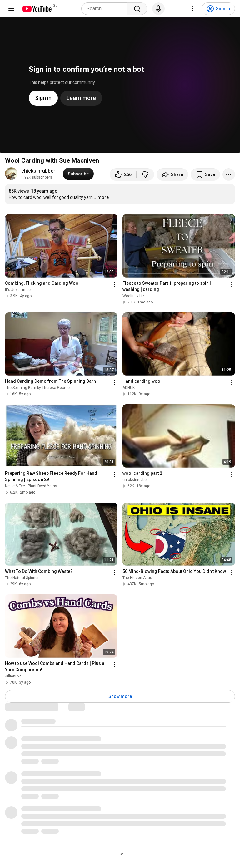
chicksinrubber (38, 171)
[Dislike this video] (145, 174)
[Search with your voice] (158, 8)
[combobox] (106, 8)
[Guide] (11, 8)
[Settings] (193, 8)
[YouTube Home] (37, 8)
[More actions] (228, 174)
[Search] (137, 8)
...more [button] (101, 197)
